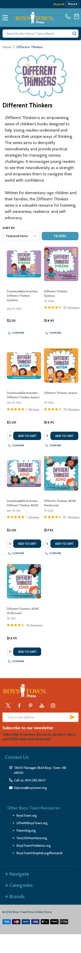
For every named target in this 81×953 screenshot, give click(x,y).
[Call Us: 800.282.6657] (68, 16)
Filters (60, 236)
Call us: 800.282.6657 (29, 780)
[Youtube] (41, 705)
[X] (8, 705)
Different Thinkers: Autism (60, 393)
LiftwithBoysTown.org (31, 823)
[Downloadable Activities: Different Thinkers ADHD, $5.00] (24, 473)
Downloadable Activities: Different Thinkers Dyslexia (22, 295)
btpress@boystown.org (30, 788)
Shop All (58, 4)
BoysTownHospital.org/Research (39, 853)
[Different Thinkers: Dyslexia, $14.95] (61, 264)
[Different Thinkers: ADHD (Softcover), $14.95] (24, 581)
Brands (17, 896)
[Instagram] (53, 705)
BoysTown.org (26, 815)
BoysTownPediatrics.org (33, 845)
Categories (21, 885)
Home (6, 47)
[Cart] (76, 16)
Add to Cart (27, 436)
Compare (18, 332)
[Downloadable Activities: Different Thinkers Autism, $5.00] (24, 365)
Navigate (19, 874)
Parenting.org (26, 830)
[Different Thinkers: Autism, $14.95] (61, 365)
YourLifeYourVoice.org (31, 838)
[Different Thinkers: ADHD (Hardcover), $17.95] (61, 473)
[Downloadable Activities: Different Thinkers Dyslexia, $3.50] (24, 264)
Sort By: (8, 228)
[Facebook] (19, 705)
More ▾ (72, 4)
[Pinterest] (30, 705)
